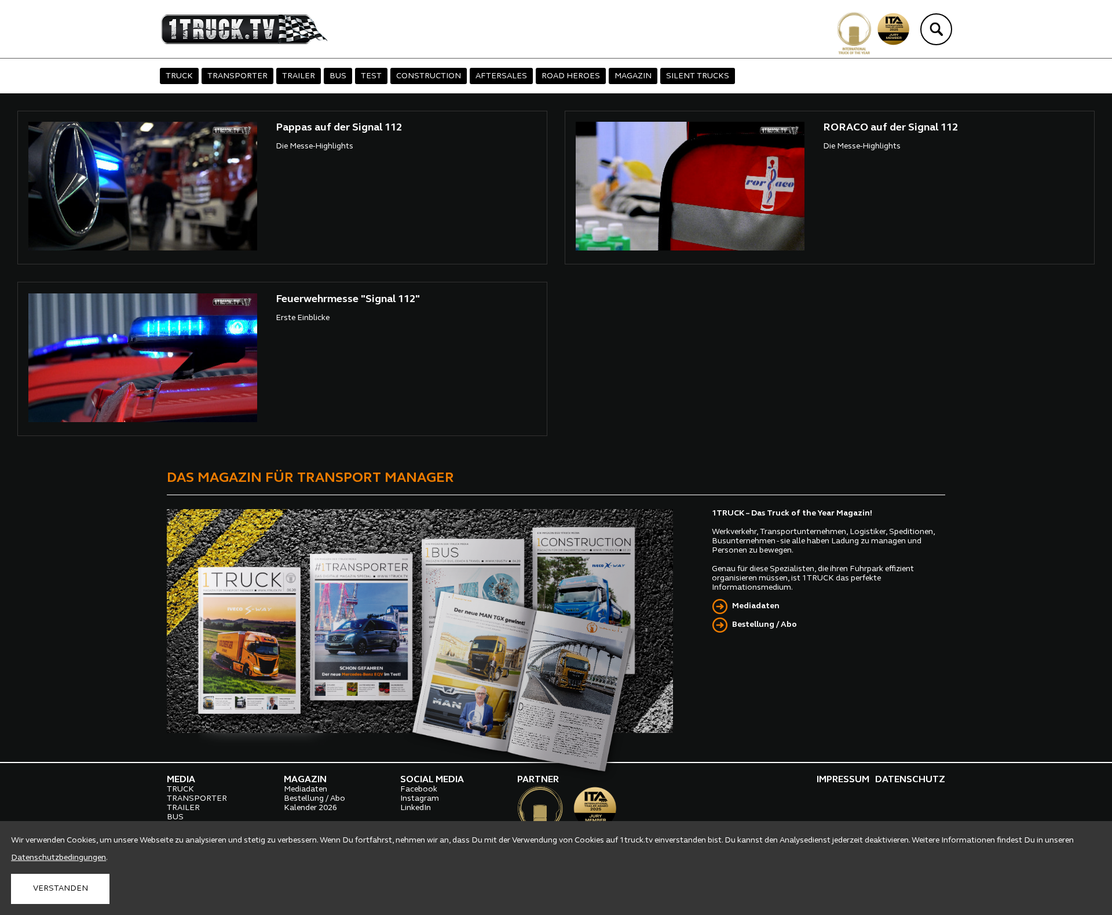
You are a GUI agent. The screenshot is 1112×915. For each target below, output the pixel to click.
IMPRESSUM (843, 780)
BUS (338, 76)
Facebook (418, 789)
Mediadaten (756, 606)
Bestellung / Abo (764, 624)
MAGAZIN (633, 76)
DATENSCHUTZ (910, 780)
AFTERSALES (501, 76)
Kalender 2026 (310, 808)
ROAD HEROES (571, 76)
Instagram (419, 798)
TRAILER (298, 76)
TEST (371, 76)
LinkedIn (415, 808)
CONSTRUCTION (428, 76)
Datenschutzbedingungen (58, 858)
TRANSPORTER (237, 76)
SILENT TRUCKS (697, 76)
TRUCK (179, 76)
